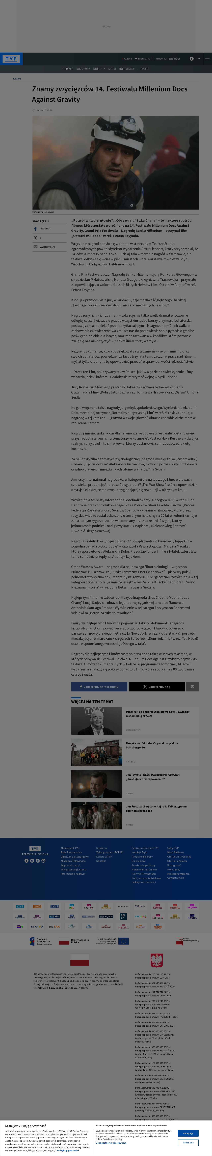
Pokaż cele (188, 1142)
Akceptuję (188, 1133)
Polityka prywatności (68, 1150)
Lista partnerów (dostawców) (111, 1142)
